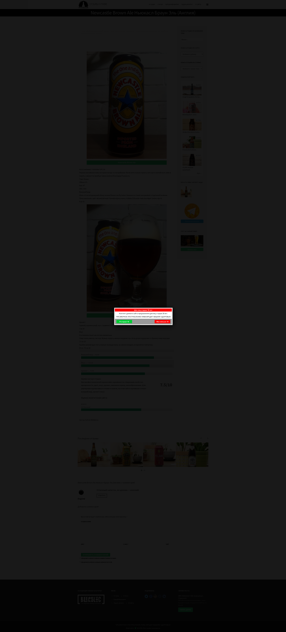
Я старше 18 (124, 321)
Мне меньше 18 (162, 321)
